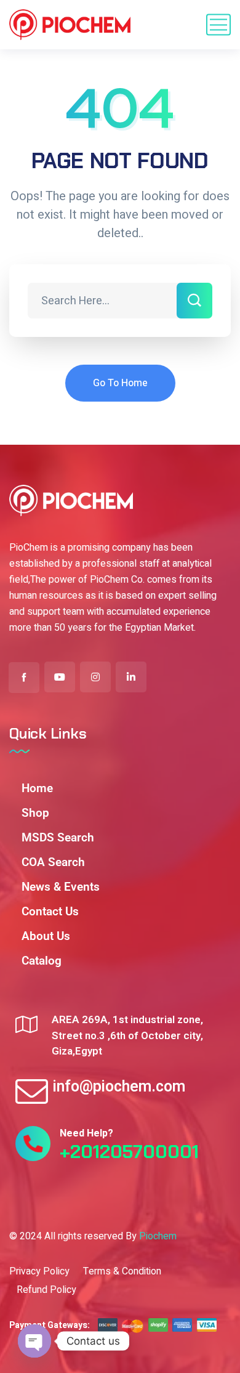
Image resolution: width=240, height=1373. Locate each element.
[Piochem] (69, 24)
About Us (46, 936)
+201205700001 (129, 1152)
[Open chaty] (34, 1341)
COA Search (53, 862)
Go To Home (120, 383)
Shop (35, 813)
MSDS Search (58, 837)
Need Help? (86, 1133)
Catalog (42, 961)
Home (37, 788)
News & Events (61, 887)
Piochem (158, 1236)
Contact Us (50, 911)
